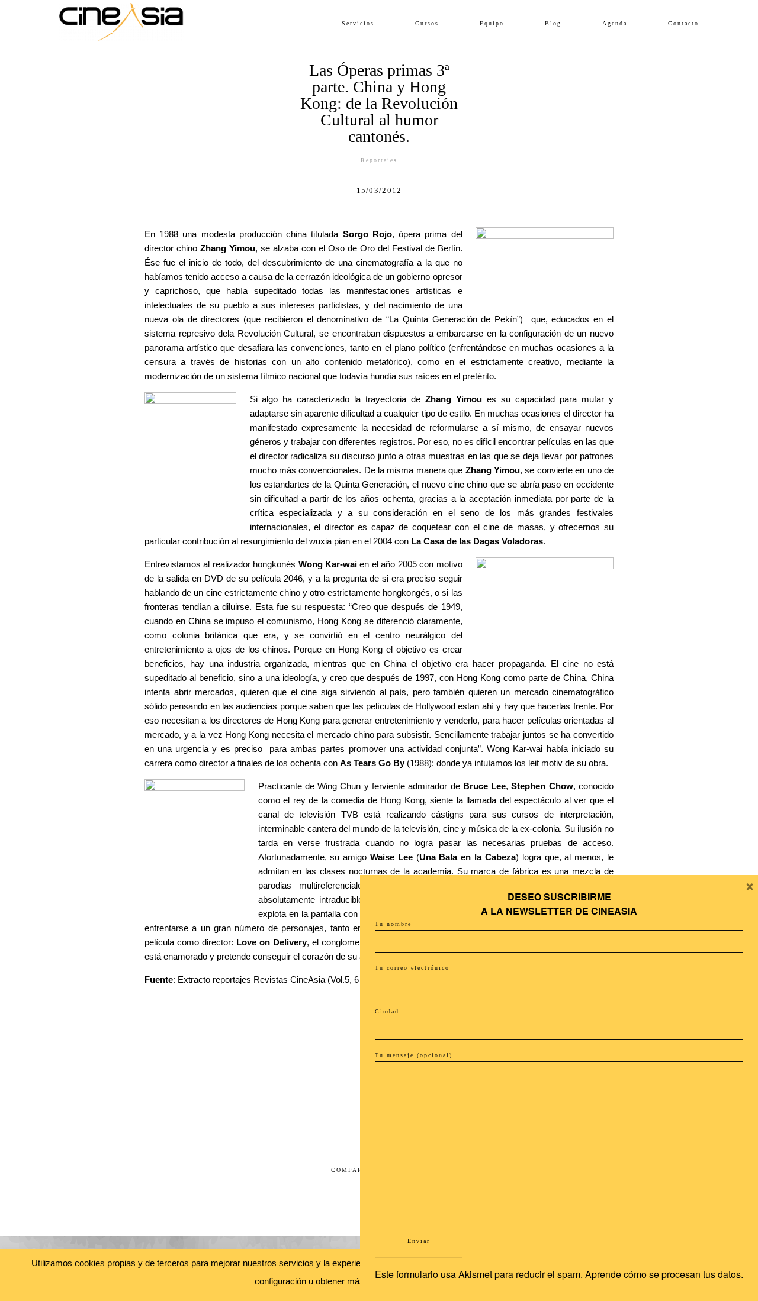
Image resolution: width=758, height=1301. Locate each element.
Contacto (683, 23)
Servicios (358, 23)
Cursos (427, 23)
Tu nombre (393, 924)
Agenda (614, 23)
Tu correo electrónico (412, 967)
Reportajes (379, 160)
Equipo (492, 23)
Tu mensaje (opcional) (413, 1055)
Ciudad (387, 1011)
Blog (553, 23)
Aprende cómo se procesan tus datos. (664, 1274)
